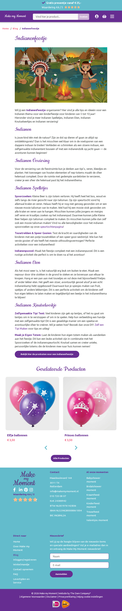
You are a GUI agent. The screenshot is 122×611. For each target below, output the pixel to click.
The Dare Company (80, 593)
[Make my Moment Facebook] (14, 490)
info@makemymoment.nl (64, 491)
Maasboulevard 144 (61, 478)
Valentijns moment (97, 520)
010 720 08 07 (58, 496)
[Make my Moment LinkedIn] (20, 490)
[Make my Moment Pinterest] (26, 490)
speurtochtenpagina (51, 226)
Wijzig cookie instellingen (90, 597)
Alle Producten (61, 458)
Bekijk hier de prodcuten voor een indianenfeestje (47, 354)
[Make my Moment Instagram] (31, 490)
